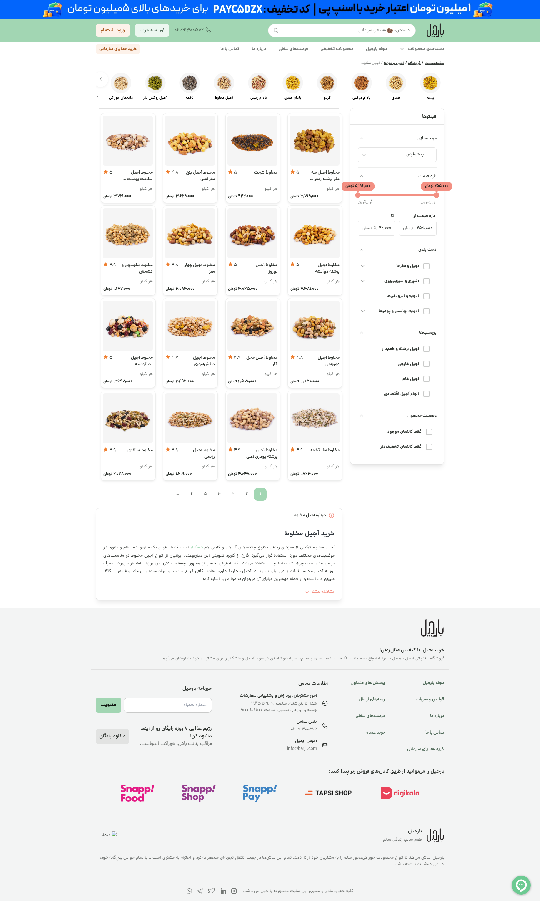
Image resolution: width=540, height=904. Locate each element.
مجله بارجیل (433, 682)
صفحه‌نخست (434, 63)
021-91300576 (189, 30)
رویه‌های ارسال (372, 699)
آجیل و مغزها (394, 63)
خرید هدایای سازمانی (118, 48)
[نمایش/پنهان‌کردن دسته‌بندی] (361, 250)
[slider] (436, 195)
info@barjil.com (302, 749)
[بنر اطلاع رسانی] (270, 9)
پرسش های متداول (368, 682)
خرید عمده (375, 732)
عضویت (108, 705)
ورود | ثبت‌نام (113, 30)
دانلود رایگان (112, 736)
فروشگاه (414, 63)
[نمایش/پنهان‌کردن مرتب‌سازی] (361, 138)
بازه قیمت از (424, 216)
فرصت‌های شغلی (370, 716)
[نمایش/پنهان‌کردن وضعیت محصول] (361, 415)
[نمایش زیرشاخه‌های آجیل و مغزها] (363, 266)
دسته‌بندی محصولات (426, 48)
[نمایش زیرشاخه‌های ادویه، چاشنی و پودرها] (363, 311)
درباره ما (437, 716)
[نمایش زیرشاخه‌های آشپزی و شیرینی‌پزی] (363, 281)
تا (392, 216)
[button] (100, 79)
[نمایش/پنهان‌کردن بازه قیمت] (361, 176)
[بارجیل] (435, 30)
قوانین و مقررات (430, 699)
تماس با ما (434, 732)
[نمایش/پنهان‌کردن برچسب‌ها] (361, 332)
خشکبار (197, 547)
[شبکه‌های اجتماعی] (234, 892)
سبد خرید (148, 30)
